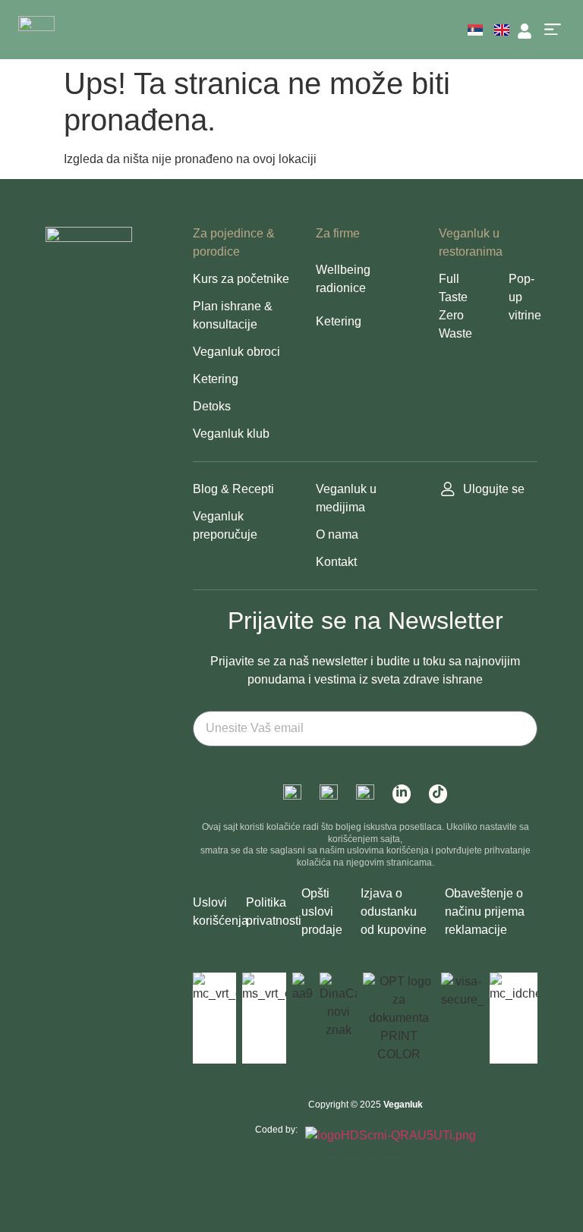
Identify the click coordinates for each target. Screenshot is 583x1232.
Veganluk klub (231, 433)
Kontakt (336, 561)
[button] (552, 29)
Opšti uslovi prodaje (321, 911)
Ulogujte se (494, 488)
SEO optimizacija (386, 1153)
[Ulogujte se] (448, 489)
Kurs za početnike (241, 278)
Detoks (212, 406)
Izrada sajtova (340, 1153)
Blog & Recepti (233, 488)
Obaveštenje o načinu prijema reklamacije (485, 911)
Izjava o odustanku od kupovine (394, 911)
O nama (337, 534)
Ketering (215, 378)
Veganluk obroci (236, 351)
